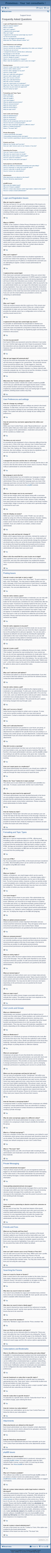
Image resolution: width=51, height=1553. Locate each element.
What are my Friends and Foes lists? (14, 144)
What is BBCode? (8, 95)
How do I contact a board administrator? (14, 190)
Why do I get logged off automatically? (14, 38)
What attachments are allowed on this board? (16, 177)
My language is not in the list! (11, 53)
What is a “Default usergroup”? (12, 126)
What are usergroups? (9, 119)
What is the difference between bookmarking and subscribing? (21, 165)
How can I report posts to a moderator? (14, 83)
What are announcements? (11, 104)
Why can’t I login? (8, 33)
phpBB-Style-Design (34, 1551)
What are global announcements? (13, 102)
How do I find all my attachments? (13, 179)
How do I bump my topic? (10, 88)
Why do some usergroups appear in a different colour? (19, 124)
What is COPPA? (8, 27)
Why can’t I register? (9, 29)
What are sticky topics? (10, 105)
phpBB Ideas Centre (9, 1479)
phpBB (29, 485)
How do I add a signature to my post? (14, 70)
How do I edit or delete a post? (12, 69)
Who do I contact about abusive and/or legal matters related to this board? (24, 189)
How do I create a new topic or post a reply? (16, 67)
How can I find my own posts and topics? (15, 159)
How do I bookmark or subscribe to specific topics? (18, 167)
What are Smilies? (8, 98)
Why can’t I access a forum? (11, 78)
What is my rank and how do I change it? (15, 59)
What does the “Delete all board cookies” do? (16, 40)
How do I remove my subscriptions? (13, 171)
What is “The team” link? (10, 128)
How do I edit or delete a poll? (11, 76)
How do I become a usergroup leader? (14, 122)
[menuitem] (7, 8)
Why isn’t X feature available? (11, 187)
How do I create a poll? (9, 72)
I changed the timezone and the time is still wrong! (17, 52)
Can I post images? (8, 100)
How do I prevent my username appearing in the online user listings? (23, 48)
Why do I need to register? (11, 25)
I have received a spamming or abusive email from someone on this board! (24, 138)
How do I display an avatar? (11, 57)
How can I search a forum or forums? (14, 152)
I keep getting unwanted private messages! (15, 136)
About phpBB (18, 1464)
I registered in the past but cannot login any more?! (17, 35)
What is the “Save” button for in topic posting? (16, 85)
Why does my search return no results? (14, 154)
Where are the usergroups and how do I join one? (17, 121)
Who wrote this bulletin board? (12, 185)
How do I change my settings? (12, 46)
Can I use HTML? (8, 96)
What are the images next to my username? (15, 55)
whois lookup (7, 1499)
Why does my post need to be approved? (15, 87)
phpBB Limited (14, 1460)
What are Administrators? (10, 115)
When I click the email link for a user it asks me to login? (19, 61)
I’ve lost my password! (9, 36)
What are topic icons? (9, 109)
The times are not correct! (10, 50)
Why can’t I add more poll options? (13, 74)
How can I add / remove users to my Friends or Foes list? (20, 146)
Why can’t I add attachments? (11, 79)
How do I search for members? (12, 157)
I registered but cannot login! (11, 31)
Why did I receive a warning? (11, 81)
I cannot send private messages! (12, 134)
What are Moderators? (9, 117)
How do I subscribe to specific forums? (14, 169)
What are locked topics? (10, 107)
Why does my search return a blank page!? (15, 155)
